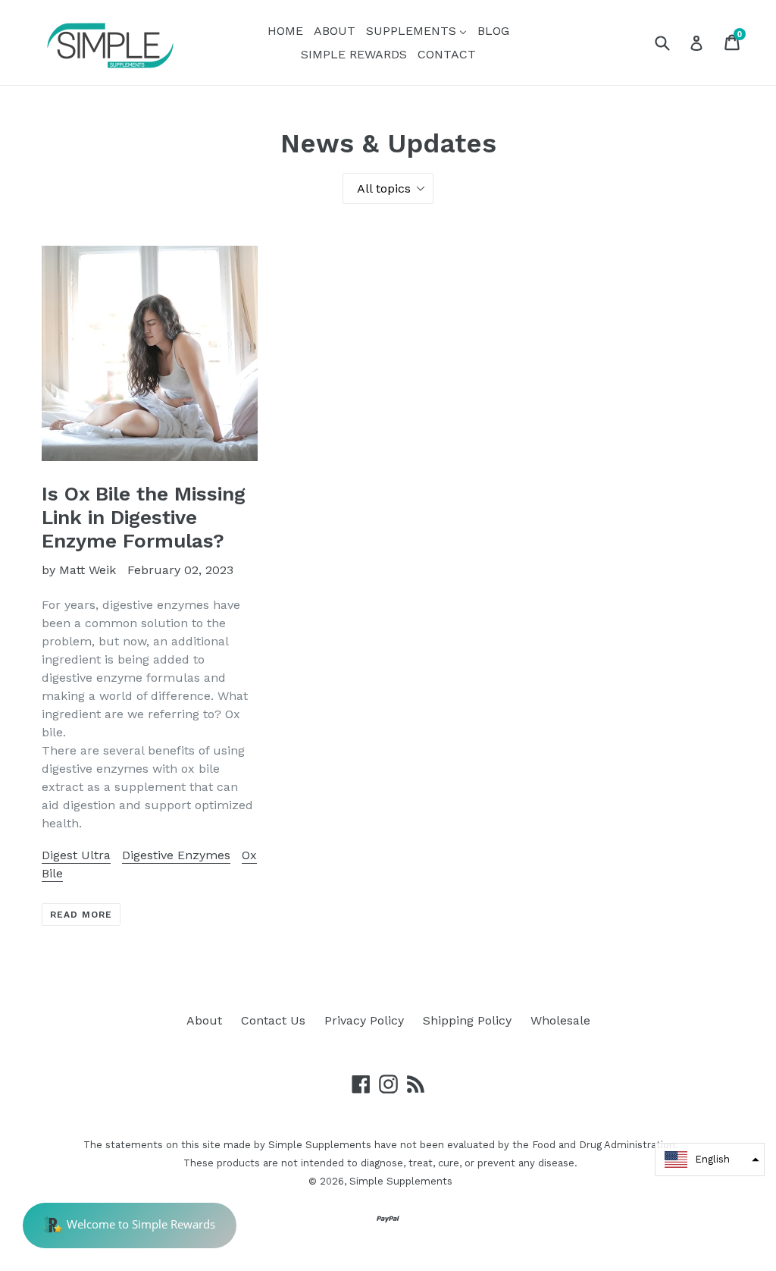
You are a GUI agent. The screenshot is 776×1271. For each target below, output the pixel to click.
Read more (81, 914)
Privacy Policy (364, 1020)
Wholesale (560, 1020)
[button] (710, 1159)
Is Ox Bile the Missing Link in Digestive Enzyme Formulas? (144, 517)
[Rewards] (129, 1225)
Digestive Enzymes (176, 855)
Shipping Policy (467, 1020)
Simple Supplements (400, 1181)
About (204, 1020)
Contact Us (273, 1020)
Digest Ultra (76, 855)
